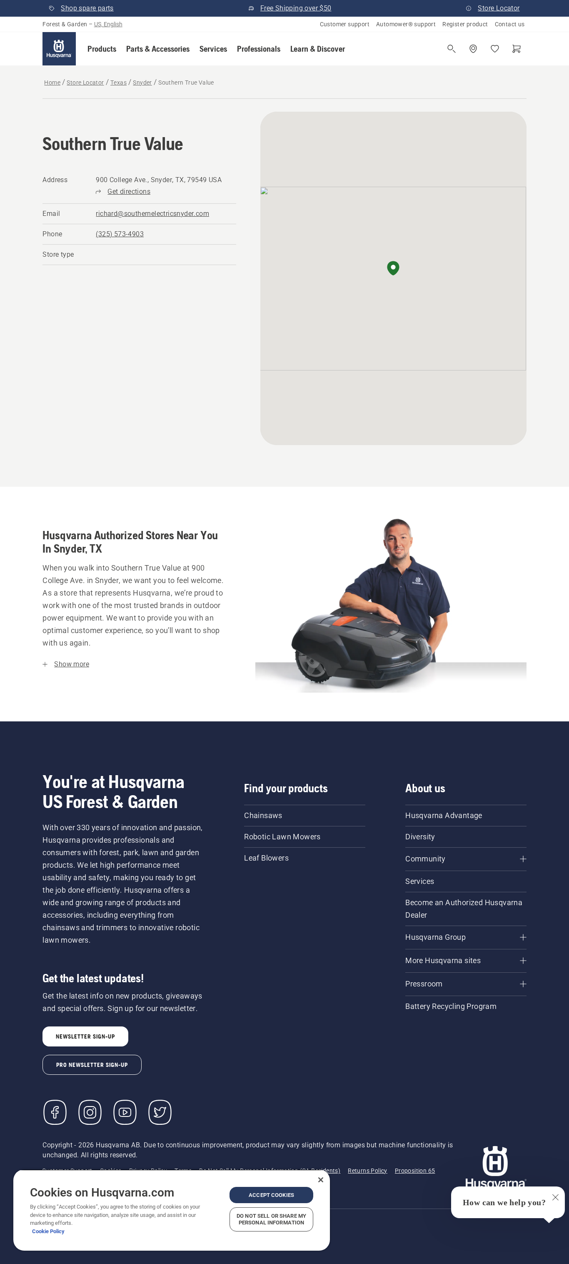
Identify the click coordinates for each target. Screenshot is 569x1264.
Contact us (510, 24)
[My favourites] (495, 49)
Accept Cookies (271, 1195)
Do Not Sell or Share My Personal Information (271, 1219)
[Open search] (452, 49)
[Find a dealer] (473, 49)
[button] (101, 48)
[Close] (320, 1179)
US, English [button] (108, 24)
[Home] (59, 48)
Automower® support (406, 24)
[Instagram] (89, 1112)
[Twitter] (159, 1112)
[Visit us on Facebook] (54, 1112)
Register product (465, 24)
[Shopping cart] (517, 49)
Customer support (344, 24)
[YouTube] (124, 1112)
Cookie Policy (48, 1231)
